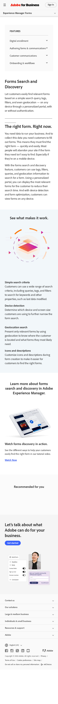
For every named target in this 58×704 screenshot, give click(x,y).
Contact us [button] (10, 600)
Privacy (43, 656)
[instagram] (11, 650)
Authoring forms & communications (28, 48)
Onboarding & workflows (22, 63)
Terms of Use (10, 660)
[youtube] (28, 650)
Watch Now (11, 460)
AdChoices (48, 664)
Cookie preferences (24, 660)
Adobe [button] (8, 635)
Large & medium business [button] (17, 614)
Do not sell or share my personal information (22, 664)
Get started (12, 543)
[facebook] (6, 650)
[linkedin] (22, 650)
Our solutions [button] (11, 607)
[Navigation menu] (4, 5)
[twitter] (17, 650)
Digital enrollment (19, 40)
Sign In (51, 4)
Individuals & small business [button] (18, 621)
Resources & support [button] (14, 628)
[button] (29, 645)
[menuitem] (29, 41)
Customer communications (23, 55)
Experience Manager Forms (17, 13)
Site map (37, 660)
